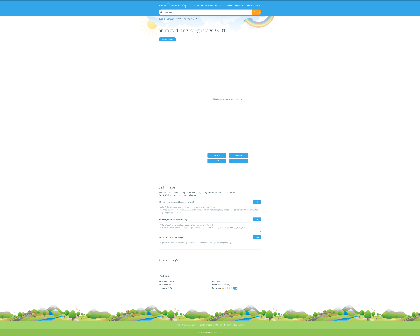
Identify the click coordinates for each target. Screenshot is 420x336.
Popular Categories (209, 5)
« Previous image (167, 39)
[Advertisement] (175, 79)
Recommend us (253, 5)
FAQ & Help (240, 5)
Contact (242, 325)
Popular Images (226, 5)
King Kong (170, 19)
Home (196, 5)
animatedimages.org (172, 5)
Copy (257, 202)
